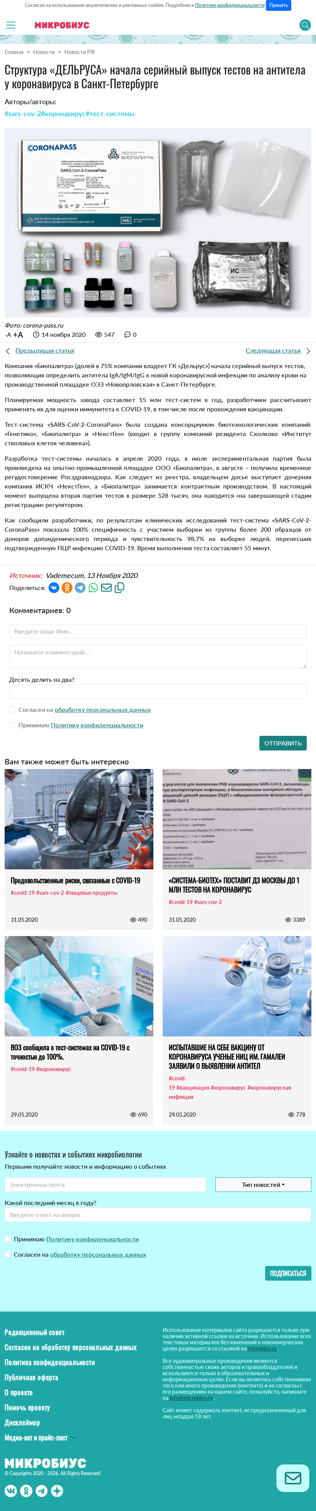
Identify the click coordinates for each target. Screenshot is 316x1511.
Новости (44, 52)
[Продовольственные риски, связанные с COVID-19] (79, 819)
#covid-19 (23, 892)
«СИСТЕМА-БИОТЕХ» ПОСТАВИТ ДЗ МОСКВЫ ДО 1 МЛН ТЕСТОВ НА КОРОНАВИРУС (234, 884)
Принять (278, 5)
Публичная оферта (32, 1377)
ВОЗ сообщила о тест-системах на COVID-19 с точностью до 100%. (70, 1051)
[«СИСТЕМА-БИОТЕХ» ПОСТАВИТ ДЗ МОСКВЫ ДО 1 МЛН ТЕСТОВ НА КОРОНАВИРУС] (237, 819)
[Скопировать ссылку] (119, 587)
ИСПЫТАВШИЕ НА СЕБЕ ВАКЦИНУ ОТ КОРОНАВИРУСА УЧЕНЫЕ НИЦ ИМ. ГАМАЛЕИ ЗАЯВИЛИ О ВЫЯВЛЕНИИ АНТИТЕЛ (227, 1056)
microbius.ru (262, 1348)
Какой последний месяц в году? (50, 1202)
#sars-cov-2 (23, 113)
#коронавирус (63, 113)
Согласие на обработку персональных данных (71, 1347)
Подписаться (288, 1273)
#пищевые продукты (91, 892)
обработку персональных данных (103, 709)
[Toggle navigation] (11, 25)
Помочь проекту (27, 1407)
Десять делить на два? (41, 679)
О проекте (19, 1392)
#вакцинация (192, 1087)
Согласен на (80, 1254)
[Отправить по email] (106, 587)
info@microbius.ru (191, 1397)
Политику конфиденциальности (97, 724)
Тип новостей (261, 1184)
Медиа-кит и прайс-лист (36, 1437)
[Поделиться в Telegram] (80, 587)
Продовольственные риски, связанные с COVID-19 (75, 880)
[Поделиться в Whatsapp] (93, 587)
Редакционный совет (34, 1332)
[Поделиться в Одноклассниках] (67, 587)
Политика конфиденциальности (50, 1362)
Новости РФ (79, 52)
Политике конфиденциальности (230, 5)
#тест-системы (110, 113)
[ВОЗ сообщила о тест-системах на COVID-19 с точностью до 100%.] (79, 986)
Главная (14, 52)
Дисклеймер (22, 1422)
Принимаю (76, 1238)
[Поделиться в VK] (54, 587)
